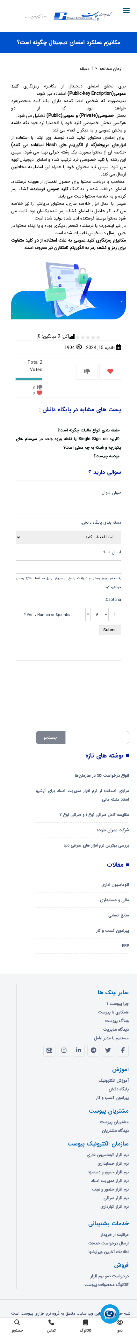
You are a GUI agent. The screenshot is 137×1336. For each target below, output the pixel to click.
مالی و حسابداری (114, 900)
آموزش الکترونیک (114, 1080)
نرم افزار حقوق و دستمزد (108, 1172)
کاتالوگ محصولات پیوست (106, 1284)
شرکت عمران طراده (113, 830)
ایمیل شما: (112, 552)
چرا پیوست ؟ (117, 1003)
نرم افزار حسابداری (113, 1163)
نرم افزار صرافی (116, 1198)
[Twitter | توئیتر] (108, 1051)
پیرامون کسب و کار (112, 930)
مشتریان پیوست (114, 1122)
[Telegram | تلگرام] (93, 1051)
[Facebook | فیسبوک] (123, 1051)
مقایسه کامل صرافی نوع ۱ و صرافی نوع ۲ (94, 814)
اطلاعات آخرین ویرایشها (109, 1252)
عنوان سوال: (111, 492)
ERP (125, 946)
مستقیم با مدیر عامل (111, 1038)
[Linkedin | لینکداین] (79, 1051)
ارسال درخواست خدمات (108, 1243)
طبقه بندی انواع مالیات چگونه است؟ (88, 430)
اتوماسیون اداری (115, 884)
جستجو (50, 737)
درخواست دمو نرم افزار (109, 1276)
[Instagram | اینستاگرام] (64, 1051)
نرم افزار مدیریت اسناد (110, 1180)
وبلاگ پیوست (117, 1021)
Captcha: (113, 599)
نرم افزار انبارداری (114, 1206)
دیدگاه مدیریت (116, 1029)
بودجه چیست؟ (106, 456)
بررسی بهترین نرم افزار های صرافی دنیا (96, 845)
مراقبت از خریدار (115, 1234)
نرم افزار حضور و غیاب (110, 1189)
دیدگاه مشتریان (115, 1130)
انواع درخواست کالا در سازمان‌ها (102, 775)
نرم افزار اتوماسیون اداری (108, 1155)
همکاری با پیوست (113, 1012)
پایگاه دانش (119, 1089)
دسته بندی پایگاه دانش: (101, 522)
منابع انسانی (118, 915)
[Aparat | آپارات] (49, 1051)
